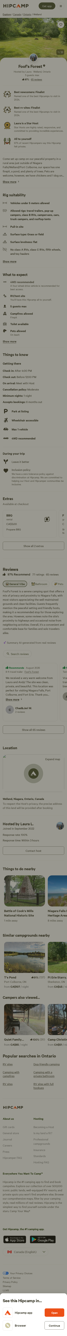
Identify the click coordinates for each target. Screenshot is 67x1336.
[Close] (33, 668)
